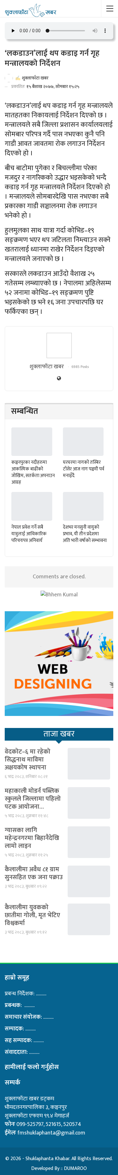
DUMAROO (75, 1168)
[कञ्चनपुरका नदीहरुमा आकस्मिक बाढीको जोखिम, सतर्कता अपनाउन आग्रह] (31, 441)
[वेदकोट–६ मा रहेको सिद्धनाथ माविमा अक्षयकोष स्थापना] (89, 764)
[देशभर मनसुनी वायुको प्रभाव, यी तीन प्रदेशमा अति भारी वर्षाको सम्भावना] (83, 506)
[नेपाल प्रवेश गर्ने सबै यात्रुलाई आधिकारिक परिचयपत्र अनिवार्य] (31, 506)
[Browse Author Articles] (59, 345)
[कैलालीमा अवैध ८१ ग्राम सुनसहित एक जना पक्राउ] (89, 881)
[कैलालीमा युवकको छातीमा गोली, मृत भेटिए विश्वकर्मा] (89, 919)
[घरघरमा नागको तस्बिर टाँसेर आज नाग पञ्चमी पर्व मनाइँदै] (83, 441)
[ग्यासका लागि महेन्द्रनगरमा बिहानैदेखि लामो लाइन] (89, 842)
